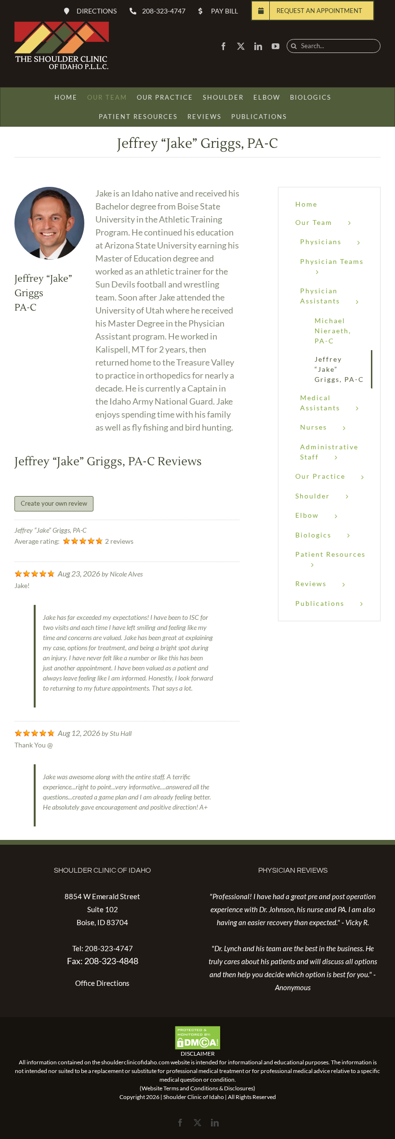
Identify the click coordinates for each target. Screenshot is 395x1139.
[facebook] (223, 46)
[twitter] (241, 46)
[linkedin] (258, 46)
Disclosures (238, 1088)
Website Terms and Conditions (180, 1088)
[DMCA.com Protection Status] (197, 1030)
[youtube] (275, 46)
